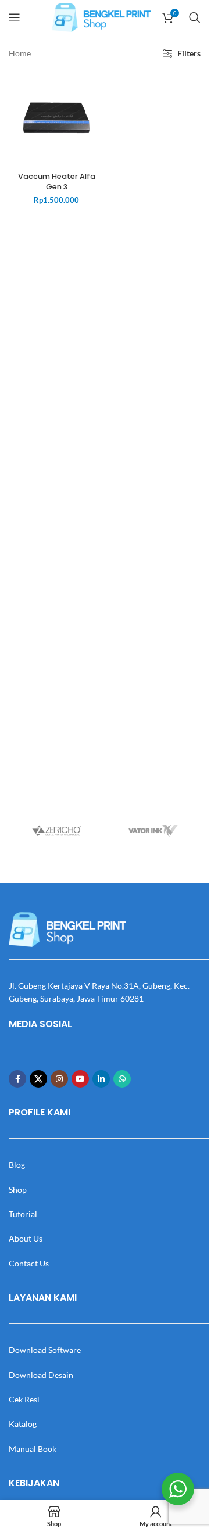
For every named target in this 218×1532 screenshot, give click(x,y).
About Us (25, 1238)
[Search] (194, 17)
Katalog (23, 1424)
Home (20, 53)
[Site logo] (101, 16)
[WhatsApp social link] (122, 1079)
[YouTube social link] (80, 1079)
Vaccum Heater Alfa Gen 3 (56, 181)
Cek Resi (24, 1399)
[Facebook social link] (17, 1079)
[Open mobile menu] (14, 17)
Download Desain (41, 1375)
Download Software (45, 1350)
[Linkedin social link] (101, 1079)
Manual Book (32, 1449)
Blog (17, 1164)
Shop (18, 1189)
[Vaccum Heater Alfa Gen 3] (56, 119)
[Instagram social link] (59, 1079)
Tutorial (23, 1214)
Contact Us (29, 1263)
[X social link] (38, 1079)
